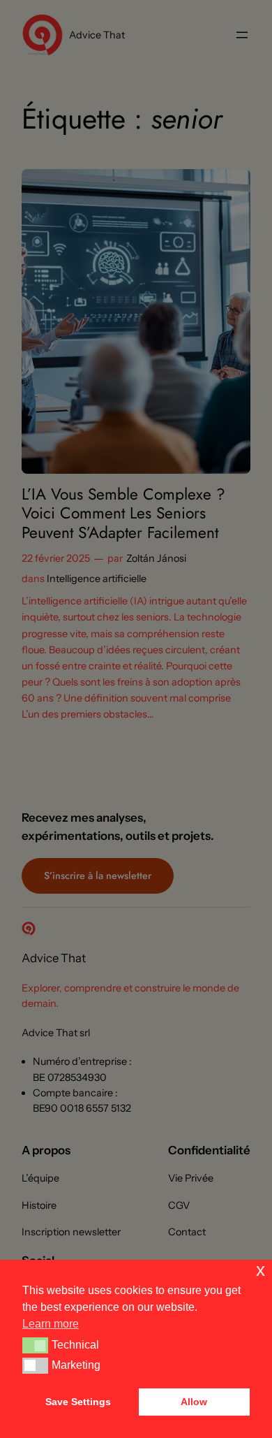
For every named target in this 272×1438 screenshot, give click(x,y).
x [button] (260, 1270)
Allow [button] (194, 1401)
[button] (35, 1345)
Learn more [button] (50, 1324)
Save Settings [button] (78, 1401)
